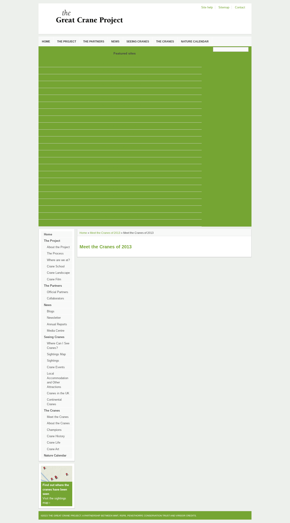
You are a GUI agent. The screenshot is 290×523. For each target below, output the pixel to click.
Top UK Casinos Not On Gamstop (122, 126)
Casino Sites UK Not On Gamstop (121, 222)
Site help (207, 7)
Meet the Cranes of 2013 (105, 232)
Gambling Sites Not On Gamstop (121, 63)
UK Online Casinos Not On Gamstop (122, 112)
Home (83, 232)
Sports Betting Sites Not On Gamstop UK (121, 77)
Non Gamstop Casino (122, 160)
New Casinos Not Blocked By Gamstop (122, 202)
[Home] (81, 24)
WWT (115, 515)
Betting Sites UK (122, 153)
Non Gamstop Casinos (122, 133)
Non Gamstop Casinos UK (121, 216)
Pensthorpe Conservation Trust (148, 515)
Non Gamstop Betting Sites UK (121, 98)
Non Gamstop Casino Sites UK (122, 84)
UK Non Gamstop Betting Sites (121, 70)
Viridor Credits (186, 515)
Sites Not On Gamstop (122, 91)
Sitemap (223, 7)
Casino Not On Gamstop (122, 119)
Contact (240, 7)
